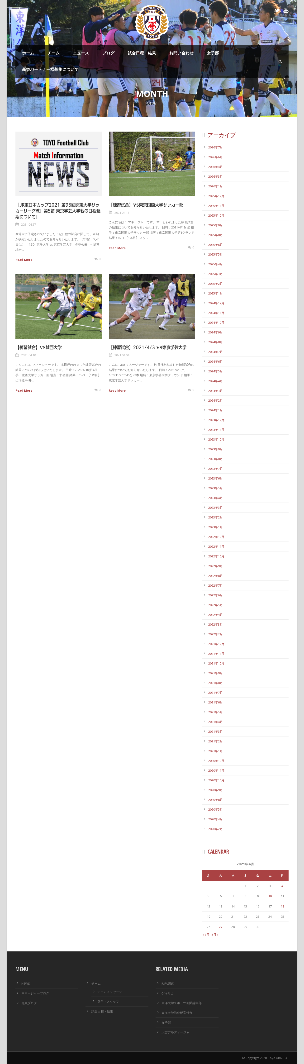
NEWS (25, 983)
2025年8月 (215, 235)
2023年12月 (216, 420)
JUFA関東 (168, 983)
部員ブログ (29, 1003)
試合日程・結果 (142, 53)
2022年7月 (215, 585)
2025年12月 (216, 196)
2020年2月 (215, 829)
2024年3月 (215, 391)
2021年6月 (215, 702)
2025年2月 (215, 283)
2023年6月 (215, 478)
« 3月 (205, 934)
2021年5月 (215, 712)
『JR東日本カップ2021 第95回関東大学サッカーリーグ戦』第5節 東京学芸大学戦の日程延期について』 (57, 211)
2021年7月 (215, 692)
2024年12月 (216, 303)
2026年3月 (215, 176)
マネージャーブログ (35, 993)
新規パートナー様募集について (50, 69)
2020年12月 (216, 761)
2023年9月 (215, 449)
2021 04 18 (121, 212)
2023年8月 (215, 459)
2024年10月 (216, 322)
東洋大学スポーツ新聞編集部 (182, 1003)
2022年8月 (215, 576)
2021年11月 (216, 653)
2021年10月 (216, 663)
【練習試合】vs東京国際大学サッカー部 (146, 205)
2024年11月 (216, 313)
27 (220, 927)
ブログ (108, 53)
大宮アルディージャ (175, 1032)
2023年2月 (215, 517)
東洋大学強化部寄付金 (177, 1013)
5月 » (215, 934)
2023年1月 (215, 527)
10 (270, 896)
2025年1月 (215, 293)
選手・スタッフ (108, 1001)
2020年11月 (216, 770)
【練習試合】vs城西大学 (38, 347)
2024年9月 (215, 332)
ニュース (81, 53)
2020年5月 (215, 809)
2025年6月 (215, 244)
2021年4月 (215, 722)
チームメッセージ (109, 992)
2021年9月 (215, 673)
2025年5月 (215, 254)
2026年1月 (215, 186)
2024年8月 (215, 342)
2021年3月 (215, 731)
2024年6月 (215, 361)
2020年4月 (215, 819)
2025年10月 (216, 215)
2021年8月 (215, 683)
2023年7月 (215, 468)
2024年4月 (215, 381)
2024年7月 (215, 352)
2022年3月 (215, 624)
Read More (23, 259)
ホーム (28, 53)
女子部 (213, 53)
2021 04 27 (28, 224)
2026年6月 (215, 157)
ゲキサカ (168, 993)
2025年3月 (215, 274)
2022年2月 (215, 634)
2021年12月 (216, 644)
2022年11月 (216, 546)
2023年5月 (215, 488)
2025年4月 (215, 264)
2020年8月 (215, 800)
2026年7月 (215, 147)
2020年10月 (216, 780)
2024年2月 (215, 400)
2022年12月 (216, 537)
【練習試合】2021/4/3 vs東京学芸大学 (147, 347)
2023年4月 (215, 498)
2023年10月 (216, 439)
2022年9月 (215, 566)
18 (282, 906)
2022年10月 (216, 556)
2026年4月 (215, 167)
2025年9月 (215, 225)
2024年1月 (215, 410)
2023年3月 (215, 507)
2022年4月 (215, 615)
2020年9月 (215, 790)
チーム (54, 53)
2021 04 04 (121, 355)
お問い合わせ (181, 53)
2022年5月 (215, 605)
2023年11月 (216, 430)
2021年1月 (215, 751)
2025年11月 (216, 206)
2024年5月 (215, 371)
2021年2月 (215, 741)
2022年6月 (215, 595)
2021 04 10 (28, 355)
